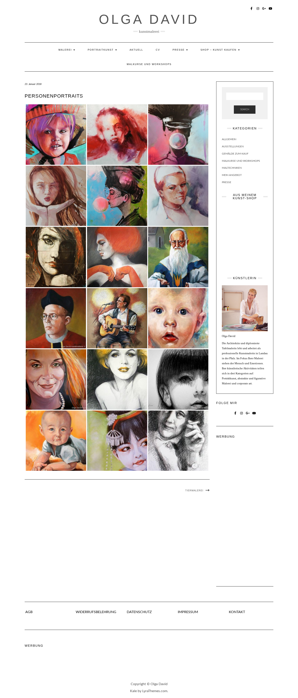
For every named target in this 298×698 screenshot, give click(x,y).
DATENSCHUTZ (139, 612)
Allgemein (229, 139)
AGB (29, 612)
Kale (133, 691)
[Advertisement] (245, 508)
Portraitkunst (101, 49)
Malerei (65, 49)
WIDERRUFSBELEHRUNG (96, 612)
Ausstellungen (233, 146)
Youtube (270, 8)
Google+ (264, 8)
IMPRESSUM (188, 612)
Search (244, 109)
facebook (251, 8)
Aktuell (136, 49)
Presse (179, 49)
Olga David (149, 19)
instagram (258, 8)
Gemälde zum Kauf (235, 153)
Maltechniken (232, 168)
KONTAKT (237, 612)
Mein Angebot (232, 175)
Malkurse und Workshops (149, 64)
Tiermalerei (194, 490)
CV (158, 49)
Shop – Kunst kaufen (219, 49)
